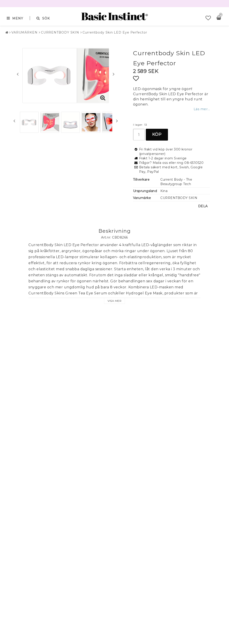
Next (113, 74)
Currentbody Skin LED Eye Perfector (115, 32)
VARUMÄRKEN (24, 32)
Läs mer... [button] (202, 109)
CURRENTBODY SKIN (60, 32)
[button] (208, 18)
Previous (18, 74)
